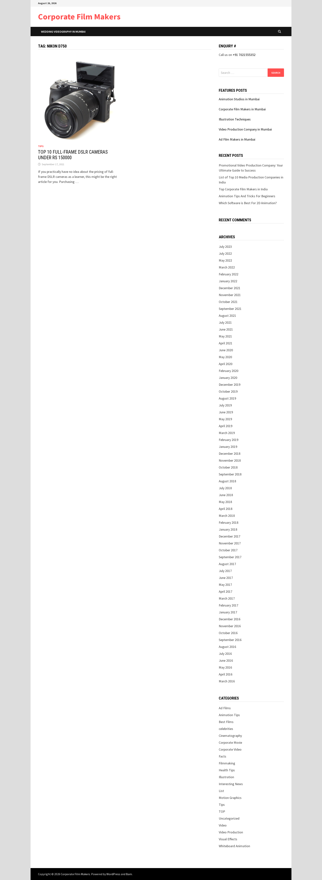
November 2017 (230, 543)
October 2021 (228, 302)
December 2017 (229, 536)
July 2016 (225, 653)
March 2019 (227, 433)
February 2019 (228, 440)
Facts (222, 756)
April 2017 (225, 591)
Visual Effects (228, 839)
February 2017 (228, 605)
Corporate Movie (230, 742)
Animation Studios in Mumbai (239, 99)
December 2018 (229, 453)
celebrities (226, 729)
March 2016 (227, 681)
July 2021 (225, 322)
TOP (222, 811)
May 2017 (225, 584)
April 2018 (225, 509)
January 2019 (228, 446)
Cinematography (230, 735)
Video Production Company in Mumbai (245, 129)
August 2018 (227, 481)
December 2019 (229, 384)
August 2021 (227, 315)
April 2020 (225, 364)
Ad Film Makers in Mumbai (237, 139)
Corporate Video (230, 749)
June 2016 (226, 660)
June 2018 (226, 495)
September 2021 (230, 309)
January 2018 (228, 529)
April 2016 (225, 674)
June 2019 (226, 412)
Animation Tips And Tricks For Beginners (247, 196)
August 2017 (227, 564)
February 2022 (228, 274)
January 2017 (228, 612)
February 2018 (228, 522)
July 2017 (225, 571)
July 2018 (225, 488)
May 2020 (225, 357)
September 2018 (230, 474)
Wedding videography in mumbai (63, 31)
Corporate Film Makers (79, 16)
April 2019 (225, 426)
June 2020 (226, 350)
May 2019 (225, 419)
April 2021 (225, 343)
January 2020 (228, 377)
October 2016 (228, 633)
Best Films (226, 722)
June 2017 (226, 578)
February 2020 (228, 371)
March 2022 (227, 267)
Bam (129, 874)
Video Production (231, 832)
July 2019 (225, 405)
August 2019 (227, 398)
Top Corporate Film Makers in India (243, 189)
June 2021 (226, 329)
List (221, 791)
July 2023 (225, 246)
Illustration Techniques (235, 119)
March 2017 (227, 598)
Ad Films (225, 708)
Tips (41, 146)
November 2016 (230, 626)
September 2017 (230, 557)
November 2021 (230, 295)
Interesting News (231, 784)
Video (223, 825)
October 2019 (228, 391)
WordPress (113, 874)
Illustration (226, 777)
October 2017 (228, 550)
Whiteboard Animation (234, 846)
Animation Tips (229, 715)
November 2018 (230, 460)
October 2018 (228, 467)
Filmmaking (227, 763)
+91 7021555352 (244, 55)
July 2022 (225, 253)
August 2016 (227, 647)
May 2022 (225, 260)
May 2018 (225, 502)
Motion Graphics (230, 798)
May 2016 (225, 667)
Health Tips (227, 770)
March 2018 (227, 515)
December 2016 (229, 619)
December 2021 (229, 288)
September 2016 (230, 640)
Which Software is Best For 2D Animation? (248, 203)
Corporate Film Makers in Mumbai (242, 109)
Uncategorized (229, 818)
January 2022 (228, 281)
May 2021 (225, 336)
